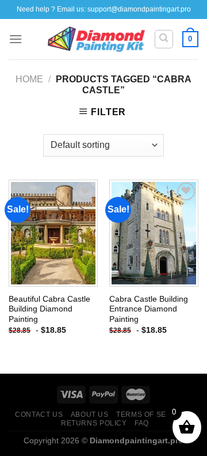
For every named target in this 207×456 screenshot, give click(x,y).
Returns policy (94, 423)
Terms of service (152, 415)
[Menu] (15, 39)
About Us (90, 415)
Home (29, 79)
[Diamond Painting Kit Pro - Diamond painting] (96, 39)
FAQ (142, 423)
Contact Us (39, 415)
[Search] (164, 39)
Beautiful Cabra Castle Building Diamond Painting (49, 309)
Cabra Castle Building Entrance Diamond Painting (148, 309)
